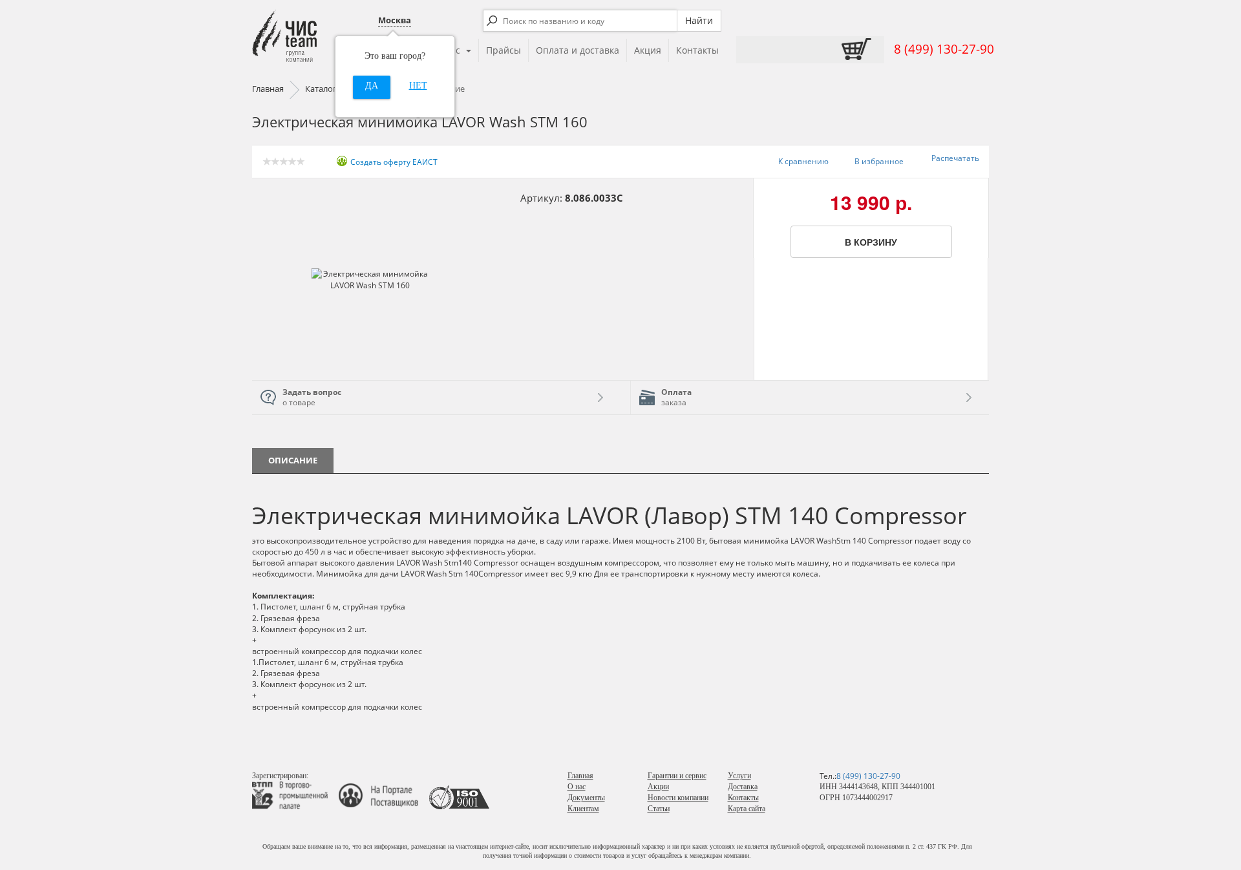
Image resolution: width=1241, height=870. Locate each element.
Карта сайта (746, 808)
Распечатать (955, 158)
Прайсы (503, 50)
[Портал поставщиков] (383, 794)
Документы (586, 797)
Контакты (697, 50)
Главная (580, 775)
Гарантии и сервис (677, 775)
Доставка (743, 786)
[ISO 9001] (459, 794)
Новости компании (678, 797)
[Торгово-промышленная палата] (294, 794)
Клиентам (583, 808)
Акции (658, 786)
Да (371, 85)
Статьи (659, 808)
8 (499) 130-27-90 (944, 49)
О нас (576, 786)
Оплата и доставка (577, 50)
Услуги (739, 775)
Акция (647, 50)
